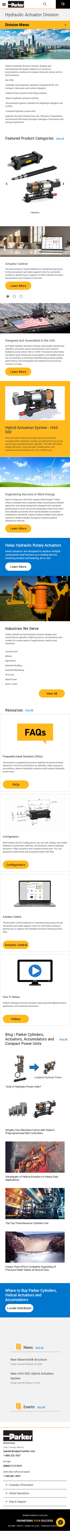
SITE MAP (12, 1526)
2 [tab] (7, 296)
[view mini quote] (62, 4)
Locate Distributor (19, 1308)
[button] (60, 1522)
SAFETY (20, 1526)
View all (60, 138)
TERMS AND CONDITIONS (50, 1526)
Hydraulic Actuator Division (31, 14)
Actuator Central (16, 945)
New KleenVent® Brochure (28, 1359)
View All (51, 693)
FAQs (16, 784)
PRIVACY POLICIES (32, 1526)
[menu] (4, 4)
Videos (16, 1019)
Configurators (15, 865)
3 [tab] (21, 296)
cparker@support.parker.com (19, 1451)
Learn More (18, 286)
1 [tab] (14, 296)
